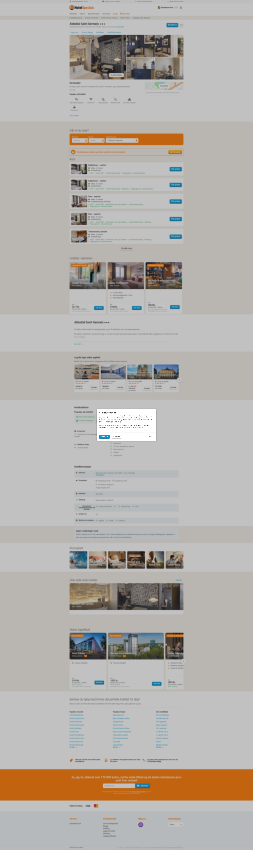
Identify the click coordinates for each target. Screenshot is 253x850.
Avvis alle (116, 437)
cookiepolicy (139, 427)
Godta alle (104, 437)
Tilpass (150, 437)
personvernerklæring (125, 427)
